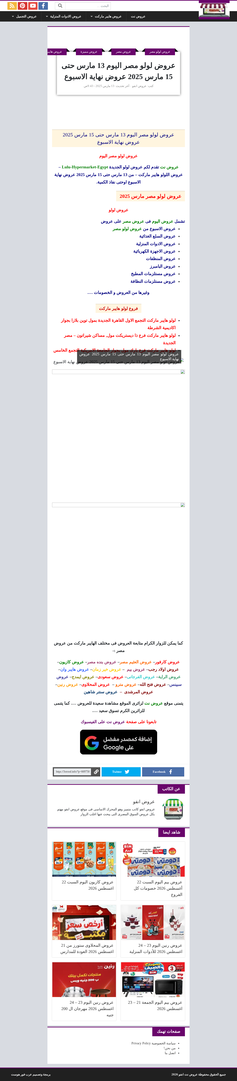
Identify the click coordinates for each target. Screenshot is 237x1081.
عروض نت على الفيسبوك (103, 721)
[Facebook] (43, 6)
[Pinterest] (22, 6)
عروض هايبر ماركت (108, 16)
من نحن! (170, 1048)
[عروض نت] (214, 10)
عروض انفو (139, 86)
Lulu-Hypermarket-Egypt (85, 167)
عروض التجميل (26, 16)
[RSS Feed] (12, 6)
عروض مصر (123, 51)
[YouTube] (33, 6)
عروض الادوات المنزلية (65, 16)
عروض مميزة (89, 51)
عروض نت (138, 16)
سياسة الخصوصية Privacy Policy (153, 1043)
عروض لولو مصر (160, 51)
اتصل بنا (170, 1053)
